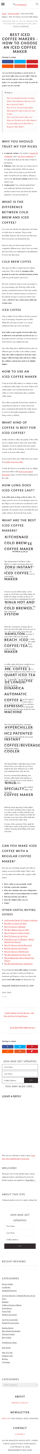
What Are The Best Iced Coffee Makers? (22, 120)
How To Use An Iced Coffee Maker (20, 107)
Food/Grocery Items (9, 1342)
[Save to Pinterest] (32, 61)
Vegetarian (6, 1362)
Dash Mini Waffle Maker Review (22, 1027)
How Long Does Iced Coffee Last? (20, 117)
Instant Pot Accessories (10, 1323)
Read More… (31, 1180)
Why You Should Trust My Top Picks (21, 98)
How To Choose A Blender (15, 926)
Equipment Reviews (9, 1290)
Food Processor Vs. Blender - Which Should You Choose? (19, 940)
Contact (20, 1434)
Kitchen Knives (7, 1328)
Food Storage (7, 1308)
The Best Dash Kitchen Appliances (18, 963)
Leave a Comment (21, 26)
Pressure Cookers (8, 1334)
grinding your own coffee (13, 462)
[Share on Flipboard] (32, 66)
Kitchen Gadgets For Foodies (16, 948)
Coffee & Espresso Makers (12, 1305)
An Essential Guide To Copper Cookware (21, 920)
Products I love (7, 1356)
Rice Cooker (6, 1337)
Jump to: (10, 92)
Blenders (5, 1302)
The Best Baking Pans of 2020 (16, 930)
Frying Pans (6, 1311)
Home (4, 13)
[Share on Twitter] (20, 61)
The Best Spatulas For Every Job (17, 954)
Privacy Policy (20, 1403)
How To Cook (7, 1352)
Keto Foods (6, 1347)
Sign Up (6, 1418)
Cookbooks (6, 1287)
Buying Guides (13, 13)
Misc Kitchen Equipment (11, 1331)
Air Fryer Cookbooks (26, 156)
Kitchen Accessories (9, 1314)
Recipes (5, 1359)
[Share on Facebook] (8, 61)
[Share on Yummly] (20, 66)
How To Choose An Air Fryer (16, 936)
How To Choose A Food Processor (18, 945)
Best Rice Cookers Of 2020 (15, 923)
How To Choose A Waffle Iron (16, 951)
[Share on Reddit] (8, 66)
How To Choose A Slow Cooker (17, 933)
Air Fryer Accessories (10, 1319)
